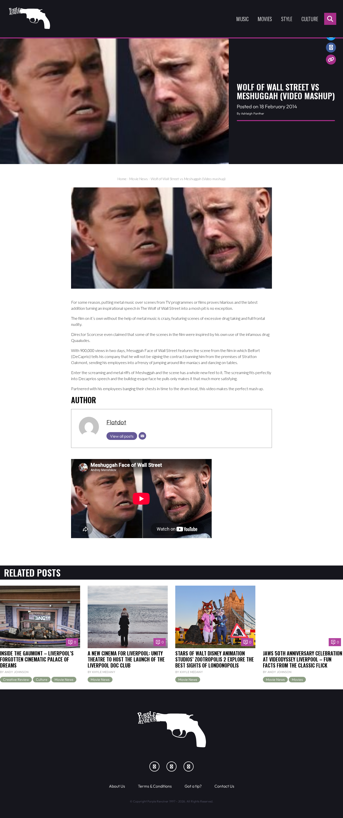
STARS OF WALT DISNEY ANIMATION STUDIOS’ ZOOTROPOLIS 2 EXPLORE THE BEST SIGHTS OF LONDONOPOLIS (214, 659)
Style (287, 19)
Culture (310, 19)
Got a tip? (193, 786)
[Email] (142, 436)
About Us (117, 786)
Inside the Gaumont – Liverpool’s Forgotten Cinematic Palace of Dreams (37, 659)
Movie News (138, 179)
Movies (265, 19)
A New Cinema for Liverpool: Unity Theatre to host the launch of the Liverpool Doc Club (126, 659)
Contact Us (224, 786)
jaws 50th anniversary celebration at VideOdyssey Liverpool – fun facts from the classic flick (302, 659)
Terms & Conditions (155, 786)
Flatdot (116, 422)
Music (242, 19)
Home (122, 179)
